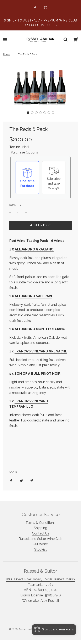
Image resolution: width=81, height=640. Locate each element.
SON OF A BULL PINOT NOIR (37, 374)
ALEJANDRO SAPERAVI (33, 296)
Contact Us (40, 533)
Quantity (15, 205)
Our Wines (40, 544)
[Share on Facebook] (11, 480)
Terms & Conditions (40, 523)
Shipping (40, 528)
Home (6, 54)
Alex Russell (49, 601)
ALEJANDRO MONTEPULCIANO (40, 329)
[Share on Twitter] (21, 480)
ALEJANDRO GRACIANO (34, 249)
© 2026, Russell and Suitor (24, 629)
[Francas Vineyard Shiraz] (14, 374)
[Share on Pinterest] (32, 480)
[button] (28, 112)
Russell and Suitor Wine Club (41, 539)
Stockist (40, 549)
